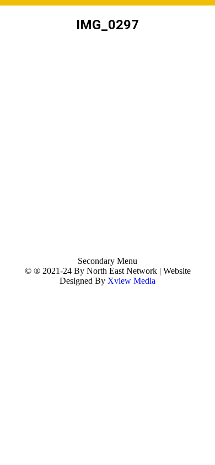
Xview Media (131, 280)
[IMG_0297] (107, 147)
